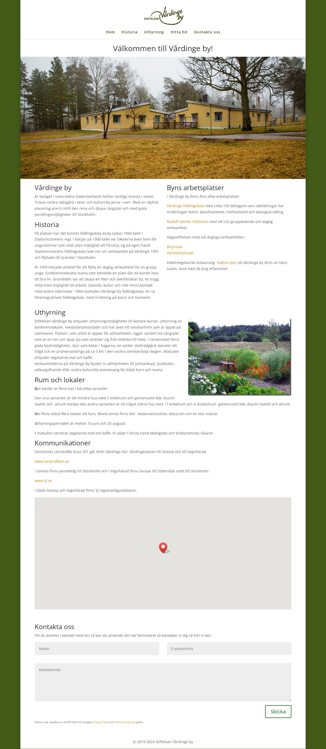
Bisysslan (175, 246)
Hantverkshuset (181, 252)
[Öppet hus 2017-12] (163, 177)
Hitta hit (179, 32)
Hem (110, 32)
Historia (129, 32)
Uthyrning (154, 32)
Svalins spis (227, 262)
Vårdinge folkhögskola (185, 205)
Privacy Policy (101, 722)
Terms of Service (125, 722)
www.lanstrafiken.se (52, 461)
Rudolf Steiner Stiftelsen (187, 221)
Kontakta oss (207, 32)
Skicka (278, 711)
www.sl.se (43, 480)
